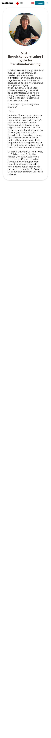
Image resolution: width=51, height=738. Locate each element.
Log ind (39, 3)
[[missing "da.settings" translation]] (32, 3)
